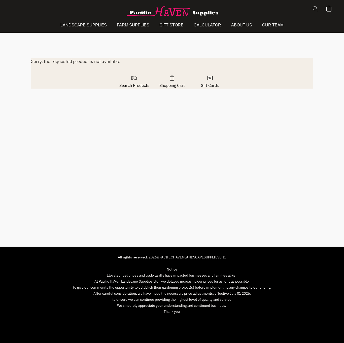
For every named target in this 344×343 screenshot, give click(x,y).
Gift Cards (210, 85)
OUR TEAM (273, 25)
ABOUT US (241, 25)
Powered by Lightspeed (172, 329)
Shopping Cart (172, 85)
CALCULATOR (207, 25)
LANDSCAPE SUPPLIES (83, 25)
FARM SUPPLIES (133, 25)
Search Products (134, 85)
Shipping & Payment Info (176, 321)
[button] (172, 11)
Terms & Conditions (136, 321)
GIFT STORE (171, 25)
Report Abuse (212, 321)
